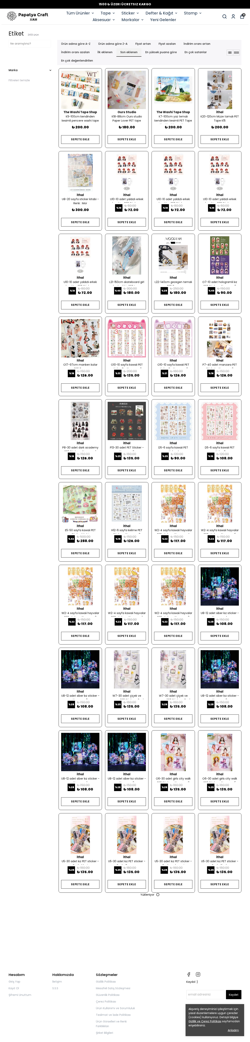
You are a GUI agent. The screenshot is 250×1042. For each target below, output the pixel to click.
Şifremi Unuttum (20, 995)
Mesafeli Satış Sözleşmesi (113, 988)
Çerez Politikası (106, 1002)
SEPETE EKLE (80, 139)
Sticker (128, 13)
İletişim (57, 982)
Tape (106, 13)
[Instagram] (198, 974)
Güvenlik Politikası (108, 995)
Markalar (130, 19)
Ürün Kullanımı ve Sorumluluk (115, 1008)
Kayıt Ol (14, 988)
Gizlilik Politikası (106, 982)
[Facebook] (188, 974)
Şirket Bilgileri (104, 1033)
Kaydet (233, 995)
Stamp (190, 13)
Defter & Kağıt (159, 13)
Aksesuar (102, 19)
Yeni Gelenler (163, 19)
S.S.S (55, 988)
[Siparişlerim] (233, 16)
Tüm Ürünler (78, 13)
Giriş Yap (14, 982)
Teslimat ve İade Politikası (113, 1015)
